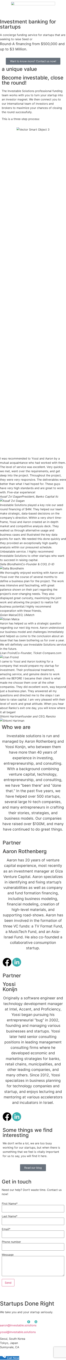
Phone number (11, 1242)
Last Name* (9, 1216)
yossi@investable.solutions (18, 1332)
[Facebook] (7, 962)
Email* (6, 1229)
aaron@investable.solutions (18, 1325)
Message (8, 1254)
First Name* (10, 1203)
